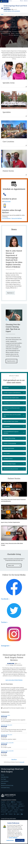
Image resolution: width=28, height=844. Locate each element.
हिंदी (6, 814)
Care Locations (4, 781)
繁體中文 (13, 802)
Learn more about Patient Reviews (14, 680)
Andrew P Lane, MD (5, 715)
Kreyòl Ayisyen (4, 810)
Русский (8, 804)
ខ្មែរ (14, 814)
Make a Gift (11, 565)
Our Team (3, 779)
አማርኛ (8, 802)
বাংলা (9, 808)
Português (14, 804)
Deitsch (11, 814)
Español (3, 802)
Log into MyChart (6, 218)
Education (3, 783)
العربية (11, 810)
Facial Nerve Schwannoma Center (12, 403)
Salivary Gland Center (9, 448)
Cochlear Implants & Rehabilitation (12, 392)
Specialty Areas (4, 777)
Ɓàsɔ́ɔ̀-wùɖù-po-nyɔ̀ (12, 806)
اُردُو (20, 812)
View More (14, 759)
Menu (10, 1)
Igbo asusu (21, 806)
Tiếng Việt (3, 806)
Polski (21, 810)
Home (2, 14)
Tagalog (3, 804)
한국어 (17, 808)
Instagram (5, 645)
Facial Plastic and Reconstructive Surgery (12, 408)
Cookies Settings (10, 840)
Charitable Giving (5, 787)
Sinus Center (7, 453)
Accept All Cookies (20, 840)
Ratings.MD (22, 762)
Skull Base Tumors (8, 458)
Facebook (4, 599)
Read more (10, 293)
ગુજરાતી (9, 812)
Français (19, 802)
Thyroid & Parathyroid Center (11, 469)
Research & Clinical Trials (7, 785)
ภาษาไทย (15, 812)
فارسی (2, 814)
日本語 (13, 808)
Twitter (4, 622)
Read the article (11, 361)
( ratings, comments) (12, 11)
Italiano (20, 804)
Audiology (6, 387)
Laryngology (7, 426)
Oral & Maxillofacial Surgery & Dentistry (11, 432)
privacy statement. (13, 837)
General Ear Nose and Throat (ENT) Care (12, 415)
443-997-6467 (7, 201)
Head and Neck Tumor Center (11, 421)
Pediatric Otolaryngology (10, 443)
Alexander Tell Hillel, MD (6, 725)
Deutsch (16, 810)
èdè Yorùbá (4, 808)
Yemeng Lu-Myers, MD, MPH (7, 742)
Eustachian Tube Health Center (11, 397)
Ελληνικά (3, 812)
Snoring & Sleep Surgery (10, 463)
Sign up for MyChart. (17, 218)
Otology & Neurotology (9, 438)
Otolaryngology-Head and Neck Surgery (15, 7)
